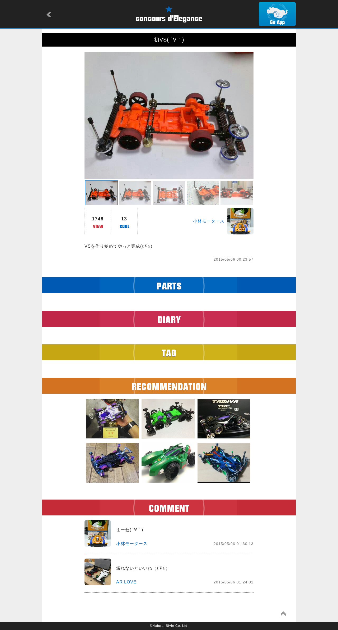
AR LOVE (126, 582)
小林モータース (208, 221)
